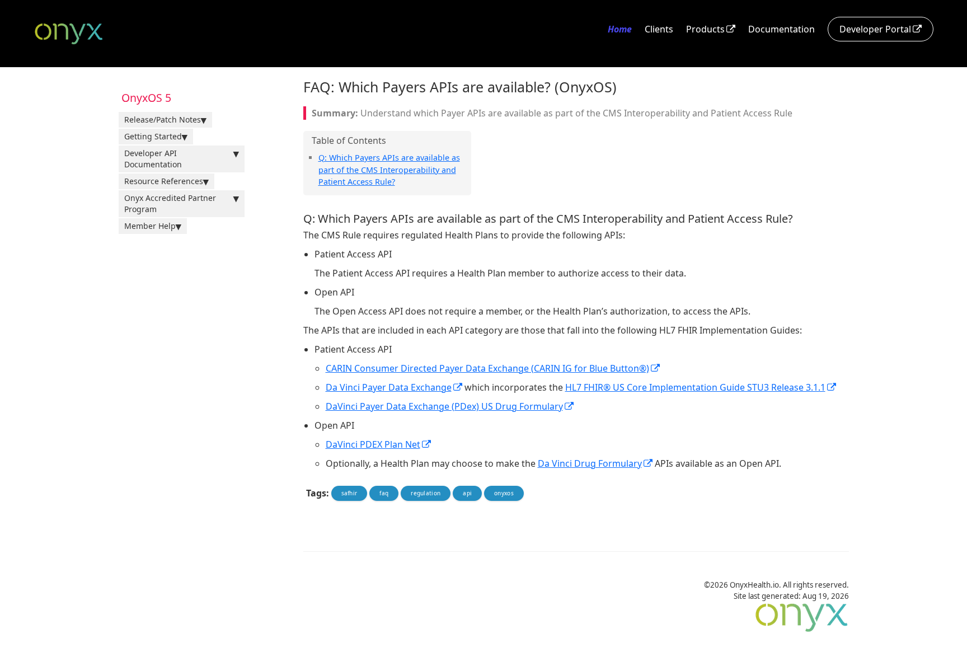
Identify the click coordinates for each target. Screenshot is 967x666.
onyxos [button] (504, 493)
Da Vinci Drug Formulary (590, 463)
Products (705, 29)
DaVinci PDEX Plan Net (373, 444)
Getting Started (153, 136)
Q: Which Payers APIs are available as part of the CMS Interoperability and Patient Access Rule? (389, 169)
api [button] (467, 493)
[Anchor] (399, 181)
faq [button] (383, 493)
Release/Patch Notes (162, 119)
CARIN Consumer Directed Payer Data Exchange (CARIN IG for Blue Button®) (487, 368)
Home (620, 29)
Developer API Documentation (153, 159)
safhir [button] (349, 493)
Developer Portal (875, 29)
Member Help (150, 226)
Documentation (781, 29)
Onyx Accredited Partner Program (170, 203)
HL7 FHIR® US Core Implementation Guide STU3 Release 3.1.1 (695, 387)
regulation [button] (425, 493)
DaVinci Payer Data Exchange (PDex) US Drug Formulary (444, 406)
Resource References (163, 181)
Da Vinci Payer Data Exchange (389, 387)
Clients (659, 29)
